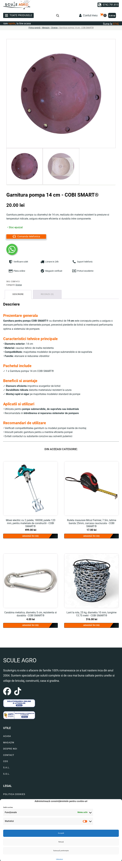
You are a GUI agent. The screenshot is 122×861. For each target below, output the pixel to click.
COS (5, 761)
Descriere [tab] (18, 294)
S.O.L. (6, 774)
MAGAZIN (8, 742)
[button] (108, 5)
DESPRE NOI (10, 749)
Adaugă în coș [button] (30, 536)
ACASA (7, 736)
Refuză (61, 842)
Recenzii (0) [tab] (47, 294)
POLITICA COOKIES (14, 794)
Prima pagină (34, 28)
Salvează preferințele (61, 850)
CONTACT (8, 755)
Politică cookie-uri (59, 859)
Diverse (54, 28)
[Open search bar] (57, 15)
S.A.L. (6, 767)
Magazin (46, 28)
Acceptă (61, 833)
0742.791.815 (111, 23)
